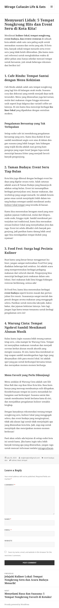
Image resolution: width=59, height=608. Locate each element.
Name (8, 519)
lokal (19, 460)
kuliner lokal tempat (15, 204)
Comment (10, 485)
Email (8, 530)
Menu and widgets (51, 9)
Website (8, 540)
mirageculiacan (45, 448)
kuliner (14, 460)
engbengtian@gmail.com (30, 458)
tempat (24, 460)
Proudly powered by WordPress (17, 604)
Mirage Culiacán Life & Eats (25, 7)
